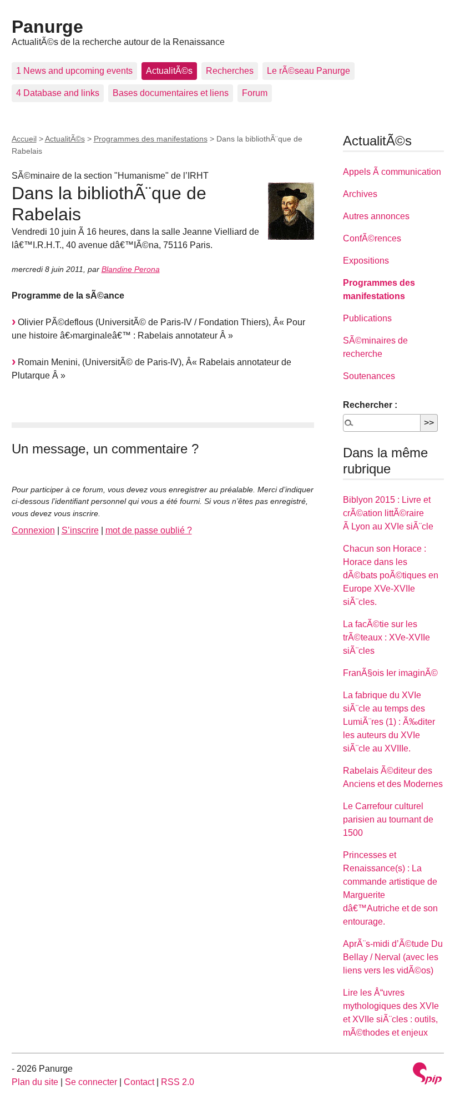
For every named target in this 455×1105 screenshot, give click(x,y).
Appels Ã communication (392, 171)
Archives (360, 194)
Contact (139, 1082)
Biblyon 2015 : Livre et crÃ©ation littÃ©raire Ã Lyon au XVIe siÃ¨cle (388, 513)
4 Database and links (57, 93)
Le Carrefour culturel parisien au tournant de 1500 (388, 819)
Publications (367, 318)
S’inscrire (80, 530)
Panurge (47, 27)
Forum (254, 93)
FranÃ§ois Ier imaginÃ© (390, 673)
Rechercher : (370, 405)
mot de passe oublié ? (148, 530)
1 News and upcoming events (74, 70)
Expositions (366, 260)
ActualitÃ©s (169, 70)
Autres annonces (376, 216)
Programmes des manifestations (151, 138)
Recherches (230, 70)
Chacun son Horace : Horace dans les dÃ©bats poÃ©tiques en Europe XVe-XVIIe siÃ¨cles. (390, 575)
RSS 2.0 (177, 1082)
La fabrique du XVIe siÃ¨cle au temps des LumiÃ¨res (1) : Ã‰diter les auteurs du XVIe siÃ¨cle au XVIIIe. (389, 721)
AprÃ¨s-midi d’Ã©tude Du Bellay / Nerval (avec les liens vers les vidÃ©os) (393, 957)
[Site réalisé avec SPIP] (427, 1074)
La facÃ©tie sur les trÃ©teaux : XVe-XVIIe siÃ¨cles (386, 637)
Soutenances (369, 376)
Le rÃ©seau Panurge (308, 70)
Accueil (24, 138)
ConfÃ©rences (372, 238)
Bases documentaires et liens (171, 93)
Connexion (33, 530)
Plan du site (35, 1082)
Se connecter (91, 1082)
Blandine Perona (131, 269)
